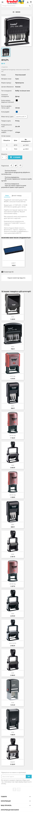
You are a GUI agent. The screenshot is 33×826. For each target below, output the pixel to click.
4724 (12, 702)
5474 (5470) (12, 643)
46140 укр (13, 584)
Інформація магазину (10, 810)
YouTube (18, 789)
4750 (12, 732)
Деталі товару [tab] (17, 195)
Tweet (16, 165)
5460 (12, 613)
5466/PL (12, 762)
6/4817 (14, 263)
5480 (12, 465)
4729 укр (12, 376)
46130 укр (13, 435)
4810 (12, 406)
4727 (12, 317)
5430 (12, 554)
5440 (12, 673)
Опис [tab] (7, 195)
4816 (12, 346)
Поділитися (11, 165)
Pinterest (20, 165)
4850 (12, 524)
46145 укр (13, 495)
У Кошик (15, 157)
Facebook (14, 789)
